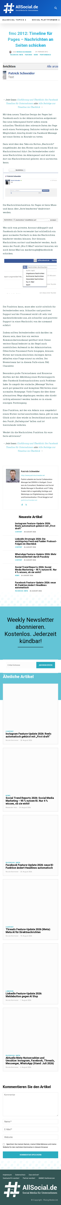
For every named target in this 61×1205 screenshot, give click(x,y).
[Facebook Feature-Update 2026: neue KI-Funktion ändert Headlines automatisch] (8, 585)
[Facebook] (22, 504)
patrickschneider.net (29, 500)
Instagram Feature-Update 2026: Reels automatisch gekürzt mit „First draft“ (35, 526)
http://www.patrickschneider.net (33, 475)
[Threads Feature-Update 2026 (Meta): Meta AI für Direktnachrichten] (30, 901)
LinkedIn (9, 991)
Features (28, 55)
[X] (26, 504)
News (36, 55)
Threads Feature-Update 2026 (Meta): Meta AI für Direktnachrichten (28, 931)
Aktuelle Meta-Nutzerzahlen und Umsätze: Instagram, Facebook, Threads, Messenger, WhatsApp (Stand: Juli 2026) (30, 1060)
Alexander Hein (11, 807)
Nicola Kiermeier (12, 740)
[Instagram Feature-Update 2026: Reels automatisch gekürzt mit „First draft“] (8, 526)
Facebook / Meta (16, 55)
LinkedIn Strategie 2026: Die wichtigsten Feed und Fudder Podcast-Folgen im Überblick (36, 541)
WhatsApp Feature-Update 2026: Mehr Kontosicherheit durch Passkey (35, 555)
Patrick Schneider (23, 52)
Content (18, 532)
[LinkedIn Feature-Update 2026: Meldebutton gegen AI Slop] (30, 965)
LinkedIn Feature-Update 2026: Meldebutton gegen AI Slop (24, 995)
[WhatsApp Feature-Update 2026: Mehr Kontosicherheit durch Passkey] (8, 557)
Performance (45, 55)
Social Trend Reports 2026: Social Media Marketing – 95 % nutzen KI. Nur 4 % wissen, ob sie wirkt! (36, 569)
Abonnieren (45, 665)
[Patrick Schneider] (11, 52)
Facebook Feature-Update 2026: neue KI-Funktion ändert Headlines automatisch (35, 585)
